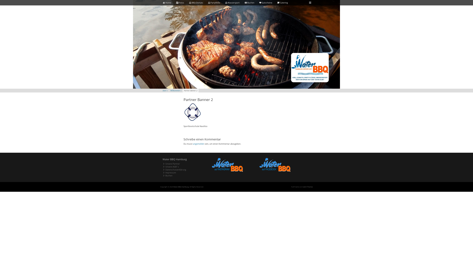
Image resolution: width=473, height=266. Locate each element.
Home (168, 2)
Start (165, 90)
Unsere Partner (172, 163)
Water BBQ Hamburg (181, 187)
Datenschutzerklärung (175, 169)
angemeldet (198, 143)
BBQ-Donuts (197, 2)
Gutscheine (267, 2)
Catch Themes (308, 187)
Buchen (250, 2)
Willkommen (175, 90)
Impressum (170, 172)
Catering (284, 2)
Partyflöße (215, 2)
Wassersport (234, 2)
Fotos (181, 2)
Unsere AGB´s (172, 166)
